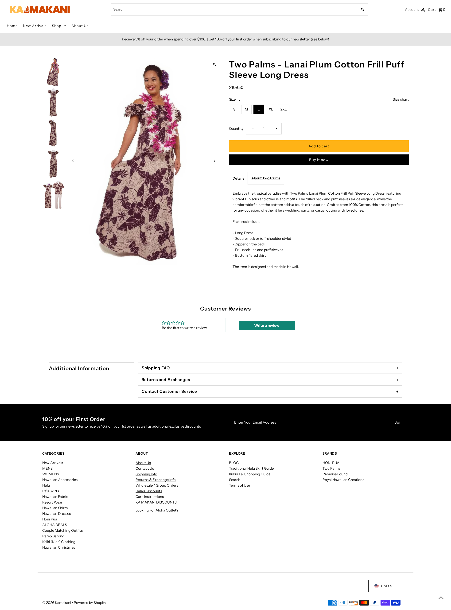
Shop (56, 26)
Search (234, 479)
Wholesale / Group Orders (157, 485)
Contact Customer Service (169, 391)
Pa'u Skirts (50, 491)
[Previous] (73, 161)
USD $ (386, 586)
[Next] (214, 161)
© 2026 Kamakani (57, 602)
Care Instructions (150, 496)
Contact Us (145, 468)
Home (12, 26)
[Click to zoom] (214, 64)
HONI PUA (331, 462)
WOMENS (50, 474)
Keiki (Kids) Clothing (58, 541)
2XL (283, 109)
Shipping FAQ (156, 368)
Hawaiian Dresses (56, 513)
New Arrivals (35, 26)
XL (271, 109)
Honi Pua (49, 519)
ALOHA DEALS (54, 525)
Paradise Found (335, 474)
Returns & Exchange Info (156, 479)
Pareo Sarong (53, 536)
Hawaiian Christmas (58, 547)
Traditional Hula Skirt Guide (251, 468)
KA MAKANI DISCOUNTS (156, 502)
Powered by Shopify (90, 602)
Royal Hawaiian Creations (343, 479)
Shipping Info (146, 474)
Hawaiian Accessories (60, 479)
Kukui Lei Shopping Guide (249, 474)
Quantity (236, 128)
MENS (47, 468)
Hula (46, 485)
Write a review (266, 325)
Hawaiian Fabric (55, 496)
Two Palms (331, 468)
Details (238, 178)
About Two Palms (265, 178)
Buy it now (319, 159)
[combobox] (234, 9)
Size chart (401, 99)
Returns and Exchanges (166, 379)
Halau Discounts (149, 491)
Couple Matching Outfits (62, 530)
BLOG (234, 462)
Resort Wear (52, 502)
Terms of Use (239, 485)
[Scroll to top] (441, 597)
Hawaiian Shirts (55, 508)
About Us (80, 26)
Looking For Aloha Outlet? (157, 510)
